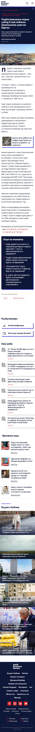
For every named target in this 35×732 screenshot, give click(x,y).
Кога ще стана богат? (19, 333)
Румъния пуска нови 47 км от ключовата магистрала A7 (15, 555)
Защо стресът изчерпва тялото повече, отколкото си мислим (21, 489)
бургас (6, 298)
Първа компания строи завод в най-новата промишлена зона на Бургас (15, 14)
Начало (4, 10)
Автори (17, 698)
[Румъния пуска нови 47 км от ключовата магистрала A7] (17, 547)
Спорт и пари (12, 691)
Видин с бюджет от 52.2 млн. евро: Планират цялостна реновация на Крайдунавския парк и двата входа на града (15, 579)
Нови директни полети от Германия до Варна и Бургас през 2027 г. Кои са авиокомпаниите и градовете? (18, 249)
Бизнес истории (17, 677)
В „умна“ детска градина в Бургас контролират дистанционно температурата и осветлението (17, 280)
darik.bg (14, 453)
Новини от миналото (17, 684)
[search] (27, 3)
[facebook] (9, 703)
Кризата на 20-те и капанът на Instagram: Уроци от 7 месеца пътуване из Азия (21, 474)
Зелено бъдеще (9, 687)
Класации (24, 691)
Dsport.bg (24, 719)
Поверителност (23, 709)
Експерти (23, 687)
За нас (17, 713)
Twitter (19, 232)
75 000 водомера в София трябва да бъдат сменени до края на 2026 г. (16, 602)
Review (25, 673)
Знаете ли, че (23, 694)
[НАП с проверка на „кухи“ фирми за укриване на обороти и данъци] (17, 643)
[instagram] (15, 703)
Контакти (15, 711)
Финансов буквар (17, 680)
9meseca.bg (15, 495)
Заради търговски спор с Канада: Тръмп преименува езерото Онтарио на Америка (17, 626)
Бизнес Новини (13, 10)
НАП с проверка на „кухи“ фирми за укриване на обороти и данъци (17, 651)
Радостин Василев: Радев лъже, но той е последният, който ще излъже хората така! (21, 446)
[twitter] (26, 703)
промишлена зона (18, 298)
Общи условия (11, 709)
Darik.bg (12, 719)
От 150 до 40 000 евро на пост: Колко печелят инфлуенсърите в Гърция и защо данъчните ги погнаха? (17, 531)
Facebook (12, 229)
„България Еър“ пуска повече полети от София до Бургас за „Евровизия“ (18, 268)
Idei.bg (25, 721)
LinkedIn (8, 232)
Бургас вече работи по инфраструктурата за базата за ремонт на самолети (22, 141)
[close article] (33, 8)
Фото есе (10, 694)
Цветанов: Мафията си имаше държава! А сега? (21, 460)
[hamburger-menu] (32, 3)
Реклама (6, 711)
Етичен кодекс (26, 711)
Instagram (23, 229)
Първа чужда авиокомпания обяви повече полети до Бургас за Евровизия (18, 260)
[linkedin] (20, 703)
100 (30, 687)
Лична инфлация (16, 325)
